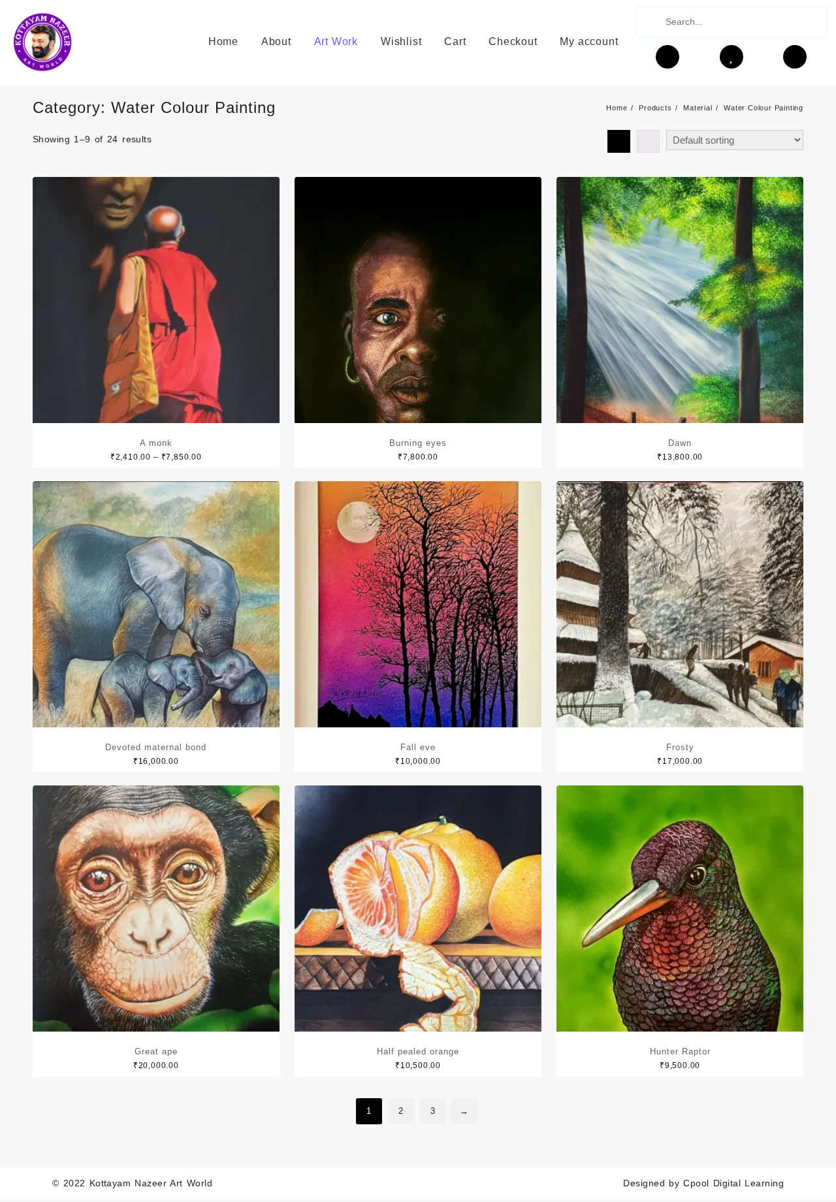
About (276, 41)
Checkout (513, 41)
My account (589, 41)
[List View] (648, 141)
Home (223, 41)
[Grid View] (618, 141)
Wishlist (401, 41)
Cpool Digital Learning (733, 1183)
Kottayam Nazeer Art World (151, 1183)
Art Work (336, 41)
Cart (455, 41)
